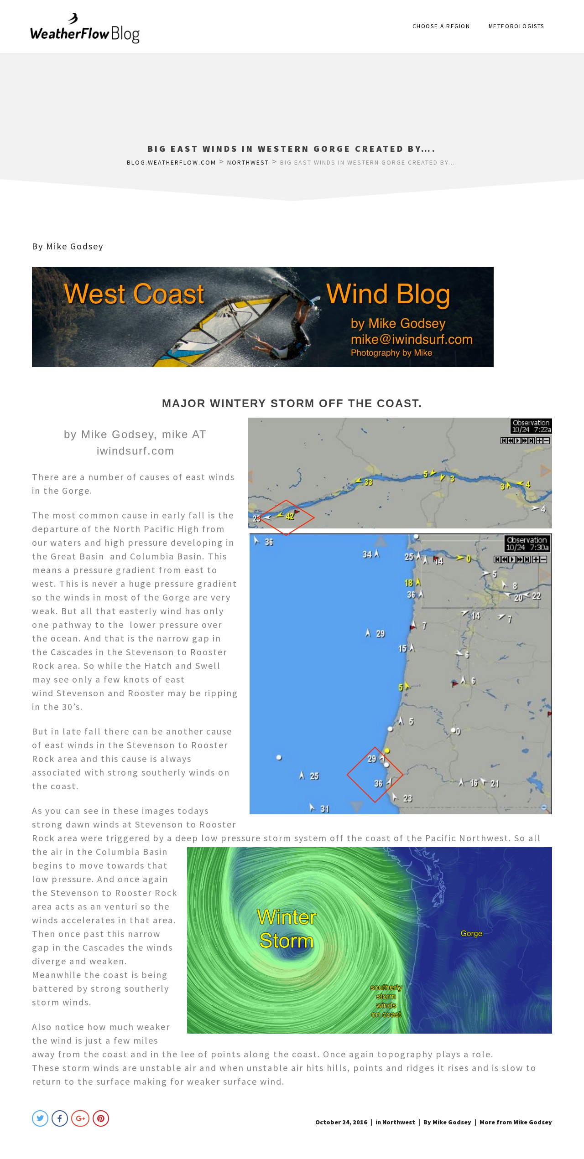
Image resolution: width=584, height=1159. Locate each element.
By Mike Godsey (68, 246)
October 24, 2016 (341, 1122)
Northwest (398, 1122)
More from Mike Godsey (516, 1122)
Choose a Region (441, 26)
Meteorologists (516, 26)
